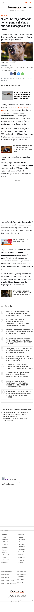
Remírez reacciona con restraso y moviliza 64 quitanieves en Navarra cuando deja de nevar (22, 95)
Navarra (4, 535)
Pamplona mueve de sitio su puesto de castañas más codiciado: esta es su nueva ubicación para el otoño (19, 350)
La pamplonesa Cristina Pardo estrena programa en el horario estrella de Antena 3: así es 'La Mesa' (19, 366)
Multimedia (21, 558)
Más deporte (22, 549)
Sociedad (5, 544)
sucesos (29, 78)
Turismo (21, 579)
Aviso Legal (22, 572)
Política (5, 537)
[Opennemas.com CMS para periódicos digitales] (17, 598)
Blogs (4, 557)
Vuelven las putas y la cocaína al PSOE (20, 240)
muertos (16, 78)
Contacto (6, 575)
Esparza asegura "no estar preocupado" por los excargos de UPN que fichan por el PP (22, 149)
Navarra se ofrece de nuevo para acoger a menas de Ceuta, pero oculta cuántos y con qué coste (19, 358)
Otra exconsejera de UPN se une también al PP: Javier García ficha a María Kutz (22, 293)
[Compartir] (11, 74)
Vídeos (21, 562)
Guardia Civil (8, 78)
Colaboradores (7, 555)
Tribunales (6, 542)
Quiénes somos (7, 572)
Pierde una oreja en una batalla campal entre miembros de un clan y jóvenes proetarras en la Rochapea (19, 313)
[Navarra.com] (17, 7)
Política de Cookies (8, 580)
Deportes (21, 535)
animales (4, 80)
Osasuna (5, 562)
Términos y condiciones (22, 410)
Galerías (21, 560)
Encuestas (6, 559)
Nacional (21, 552)
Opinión (4, 550)
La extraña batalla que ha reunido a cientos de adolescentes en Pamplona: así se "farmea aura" (19, 375)
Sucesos (5, 539)
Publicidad (6, 577)
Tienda (21, 582)
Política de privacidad (9, 583)
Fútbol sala (22, 546)
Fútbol (21, 537)
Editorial (5, 552)
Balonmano (22, 544)
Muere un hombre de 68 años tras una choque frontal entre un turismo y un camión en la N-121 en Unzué (19, 332)
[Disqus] (16, 449)
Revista (20, 555)
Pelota (21, 542)
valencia (22, 78)
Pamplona (5, 547)
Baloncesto (22, 539)
